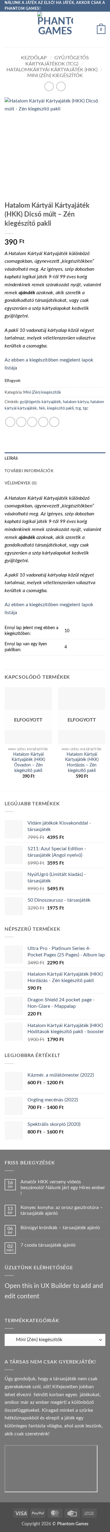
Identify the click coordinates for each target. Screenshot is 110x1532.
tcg (78, 408)
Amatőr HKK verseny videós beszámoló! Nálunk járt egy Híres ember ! (62, 1187)
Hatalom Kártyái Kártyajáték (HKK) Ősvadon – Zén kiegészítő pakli (28, 762)
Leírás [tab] (11, 458)
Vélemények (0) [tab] (21, 483)
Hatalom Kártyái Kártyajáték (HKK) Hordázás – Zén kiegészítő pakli (82, 762)
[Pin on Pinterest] (54, 422)
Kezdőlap (34, 57)
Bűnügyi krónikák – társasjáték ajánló (60, 1227)
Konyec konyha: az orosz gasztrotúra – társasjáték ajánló (61, 1210)
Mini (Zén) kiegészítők (55, 75)
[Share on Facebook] (21, 422)
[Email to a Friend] (43, 422)
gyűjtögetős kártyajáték (40, 402)
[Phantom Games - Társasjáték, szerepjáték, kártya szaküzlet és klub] (55, 29)
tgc (85, 408)
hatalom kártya (76, 402)
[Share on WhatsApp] (10, 422)
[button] (8, 29)
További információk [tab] (29, 471)
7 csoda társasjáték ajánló (47, 1245)
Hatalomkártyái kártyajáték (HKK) (51, 69)
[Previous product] (61, 86)
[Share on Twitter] (32, 422)
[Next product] (49, 86)
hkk (42, 408)
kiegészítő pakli (60, 408)
